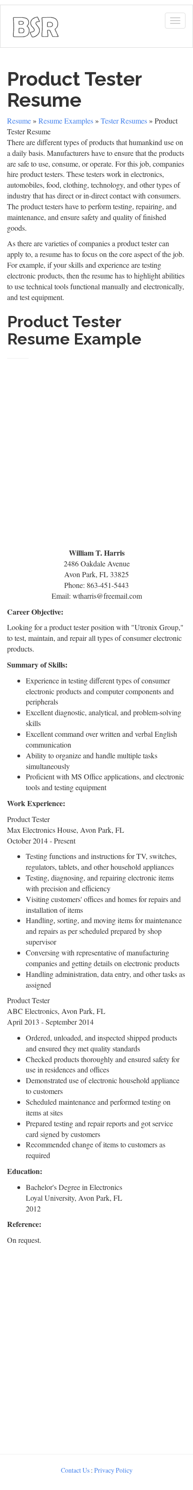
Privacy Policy (113, 1470)
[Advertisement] (96, 449)
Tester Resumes (124, 120)
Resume (19, 120)
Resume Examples (65, 120)
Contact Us (75, 1470)
